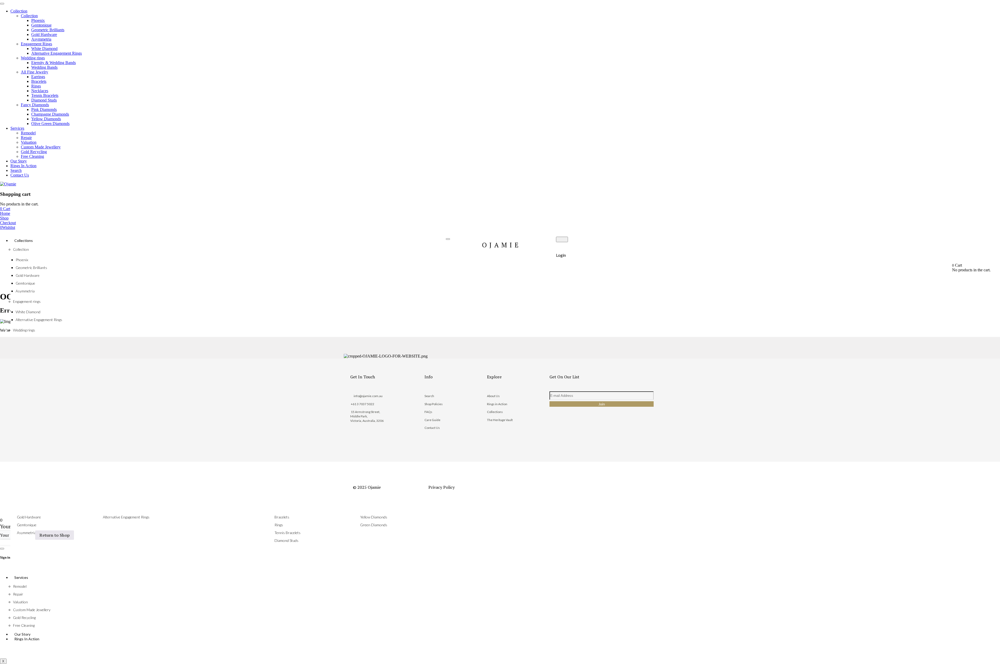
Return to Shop (54, 535)
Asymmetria (25, 291)
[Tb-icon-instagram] (574, 433)
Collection (21, 249)
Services (21, 577)
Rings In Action (26, 639)
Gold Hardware (28, 275)
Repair (18, 594)
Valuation (20, 602)
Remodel (20, 586)
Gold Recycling (24, 617)
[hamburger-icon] (448, 239)
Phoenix (22, 260)
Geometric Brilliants (31, 267)
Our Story (22, 634)
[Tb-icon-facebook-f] (557, 433)
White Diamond (28, 312)
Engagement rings (27, 301)
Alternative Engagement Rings (39, 319)
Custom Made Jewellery (32, 609)
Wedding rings (24, 330)
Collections (23, 240)
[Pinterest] (591, 433)
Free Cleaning (24, 625)
